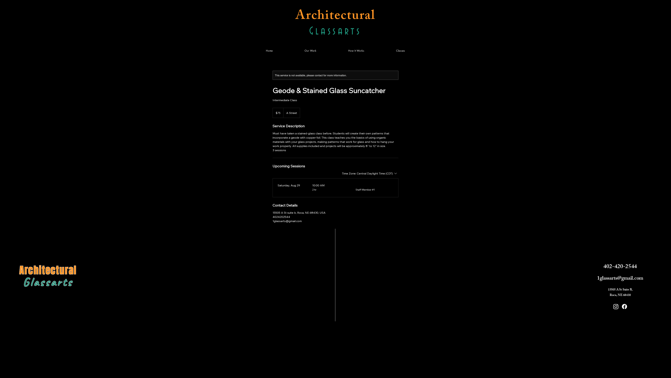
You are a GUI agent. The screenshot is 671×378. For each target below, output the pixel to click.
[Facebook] (624, 306)
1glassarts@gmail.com (620, 278)
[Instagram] (615, 306)
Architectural (335, 17)
